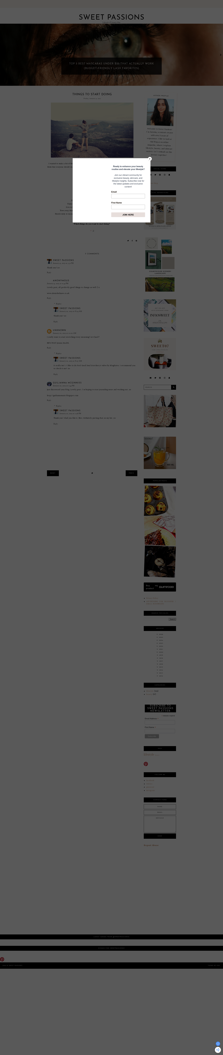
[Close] (150, 159)
